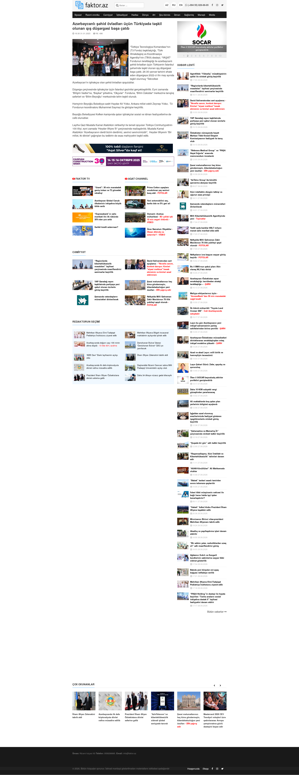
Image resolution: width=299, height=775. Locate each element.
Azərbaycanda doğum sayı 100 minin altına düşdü (103, 344)
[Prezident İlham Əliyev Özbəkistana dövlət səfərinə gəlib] (136, 707)
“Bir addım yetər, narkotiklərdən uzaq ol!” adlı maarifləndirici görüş (208, 544)
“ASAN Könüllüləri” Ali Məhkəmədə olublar (207, 470)
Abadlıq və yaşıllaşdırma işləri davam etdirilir (208, 532)
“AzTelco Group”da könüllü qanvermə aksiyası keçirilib (203, 181)
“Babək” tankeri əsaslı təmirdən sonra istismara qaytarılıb (205, 482)
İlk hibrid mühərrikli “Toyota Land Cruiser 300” (206, 311)
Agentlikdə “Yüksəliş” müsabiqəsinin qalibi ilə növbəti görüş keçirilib (208, 75)
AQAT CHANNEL (138, 178)
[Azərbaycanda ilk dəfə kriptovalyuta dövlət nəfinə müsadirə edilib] (110, 707)
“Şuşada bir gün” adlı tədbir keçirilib (208, 443)
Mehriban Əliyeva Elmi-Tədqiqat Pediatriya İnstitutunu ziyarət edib (101, 334)
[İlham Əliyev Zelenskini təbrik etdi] (84, 705)
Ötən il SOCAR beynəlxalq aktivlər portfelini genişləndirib (206, 379)
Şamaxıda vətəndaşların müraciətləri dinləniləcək (106, 298)
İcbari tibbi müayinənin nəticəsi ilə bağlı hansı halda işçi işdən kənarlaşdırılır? (207, 495)
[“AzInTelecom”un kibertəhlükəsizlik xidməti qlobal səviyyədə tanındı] (163, 708)
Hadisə (134, 14)
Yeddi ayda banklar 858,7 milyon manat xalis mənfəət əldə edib (205, 229)
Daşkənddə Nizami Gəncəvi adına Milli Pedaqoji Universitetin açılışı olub (154, 366)
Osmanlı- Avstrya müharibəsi (160, 218)
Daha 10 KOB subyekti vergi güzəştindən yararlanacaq (203, 391)
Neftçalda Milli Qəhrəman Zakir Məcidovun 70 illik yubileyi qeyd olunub (159, 300)
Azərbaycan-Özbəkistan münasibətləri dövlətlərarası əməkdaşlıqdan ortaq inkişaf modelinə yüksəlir (208, 340)
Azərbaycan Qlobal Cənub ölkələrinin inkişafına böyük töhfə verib (108, 203)
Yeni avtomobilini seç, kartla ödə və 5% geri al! (158, 202)
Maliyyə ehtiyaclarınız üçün (208, 296)
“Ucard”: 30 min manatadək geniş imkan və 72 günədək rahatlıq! (108, 190)
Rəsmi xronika (92, 14)
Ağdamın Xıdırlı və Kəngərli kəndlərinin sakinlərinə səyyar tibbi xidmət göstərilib (207, 558)
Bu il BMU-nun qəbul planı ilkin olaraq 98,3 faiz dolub (205, 268)
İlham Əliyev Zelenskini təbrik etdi (152, 355)
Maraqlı (201, 14)
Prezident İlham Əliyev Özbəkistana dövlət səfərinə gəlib (102, 376)
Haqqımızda (193, 768)
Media (212, 14)
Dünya (145, 14)
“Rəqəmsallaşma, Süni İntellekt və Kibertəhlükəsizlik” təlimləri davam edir (207, 456)
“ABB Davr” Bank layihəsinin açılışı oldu (102, 356)
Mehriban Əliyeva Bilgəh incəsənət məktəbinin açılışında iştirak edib (152, 334)
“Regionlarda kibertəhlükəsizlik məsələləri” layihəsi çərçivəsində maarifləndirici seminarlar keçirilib (108, 266)
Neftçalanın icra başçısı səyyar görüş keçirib (208, 256)
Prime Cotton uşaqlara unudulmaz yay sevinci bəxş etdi (158, 190)
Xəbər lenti (185, 65)
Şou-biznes (164, 14)
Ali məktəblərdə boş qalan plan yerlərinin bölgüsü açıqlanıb (205, 403)
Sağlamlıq (189, 14)
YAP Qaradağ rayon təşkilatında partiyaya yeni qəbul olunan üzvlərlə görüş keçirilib (107, 285)
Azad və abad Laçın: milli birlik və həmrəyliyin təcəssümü (206, 354)
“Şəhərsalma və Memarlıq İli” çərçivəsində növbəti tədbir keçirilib (207, 432)
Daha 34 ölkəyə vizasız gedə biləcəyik (154, 375)
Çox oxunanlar (83, 684)
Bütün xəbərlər (215, 611)
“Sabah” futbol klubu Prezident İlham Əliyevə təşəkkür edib (208, 508)
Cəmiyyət (108, 14)
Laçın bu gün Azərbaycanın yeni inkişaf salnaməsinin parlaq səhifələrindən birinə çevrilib (207, 325)
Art (153, 14)
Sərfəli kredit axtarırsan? (106, 227)
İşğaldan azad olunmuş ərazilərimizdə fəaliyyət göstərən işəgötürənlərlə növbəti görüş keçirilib (205, 417)
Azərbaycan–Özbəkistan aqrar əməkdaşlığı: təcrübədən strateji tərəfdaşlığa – (205, 281)
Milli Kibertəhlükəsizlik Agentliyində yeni (207, 217)
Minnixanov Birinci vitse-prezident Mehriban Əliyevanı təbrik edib (206, 520)
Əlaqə (206, 768)
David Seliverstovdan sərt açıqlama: (160, 267)
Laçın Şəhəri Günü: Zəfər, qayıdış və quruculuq (207, 366)
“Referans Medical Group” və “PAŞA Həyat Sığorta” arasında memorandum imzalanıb (207, 153)
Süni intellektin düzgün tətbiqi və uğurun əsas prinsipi (206, 193)
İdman (177, 14)
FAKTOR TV (83, 178)
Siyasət (78, 14)
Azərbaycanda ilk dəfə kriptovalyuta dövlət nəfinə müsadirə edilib (102, 366)
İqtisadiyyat (122, 14)
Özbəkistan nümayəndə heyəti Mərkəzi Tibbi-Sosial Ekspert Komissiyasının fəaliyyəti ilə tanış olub (206, 137)
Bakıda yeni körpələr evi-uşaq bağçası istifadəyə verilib (204, 571)
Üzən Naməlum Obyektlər (160, 232)
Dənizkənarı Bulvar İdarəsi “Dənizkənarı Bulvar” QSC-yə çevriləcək (150, 345)
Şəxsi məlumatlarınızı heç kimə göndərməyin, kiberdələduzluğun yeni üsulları (159, 285)
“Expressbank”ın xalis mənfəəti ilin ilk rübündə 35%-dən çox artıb (106, 216)
